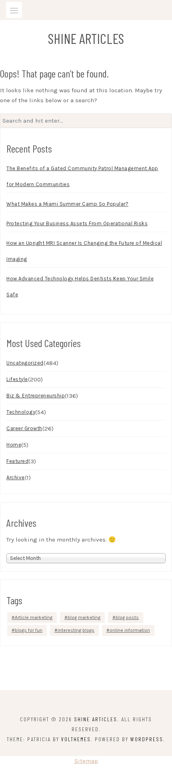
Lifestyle (17, 379)
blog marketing (84, 617)
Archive (15, 477)
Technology (20, 412)
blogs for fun (28, 630)
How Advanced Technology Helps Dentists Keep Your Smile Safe (80, 287)
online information (130, 630)
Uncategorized (25, 363)
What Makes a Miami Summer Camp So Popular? (67, 204)
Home (13, 445)
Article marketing (33, 617)
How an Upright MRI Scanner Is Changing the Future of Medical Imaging (84, 251)
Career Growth (24, 428)
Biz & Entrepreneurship (35, 396)
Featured (17, 461)
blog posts (127, 617)
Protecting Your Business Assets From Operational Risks (77, 223)
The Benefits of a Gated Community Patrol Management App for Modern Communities (82, 176)
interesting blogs (76, 630)
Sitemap (86, 760)
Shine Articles (86, 38)
